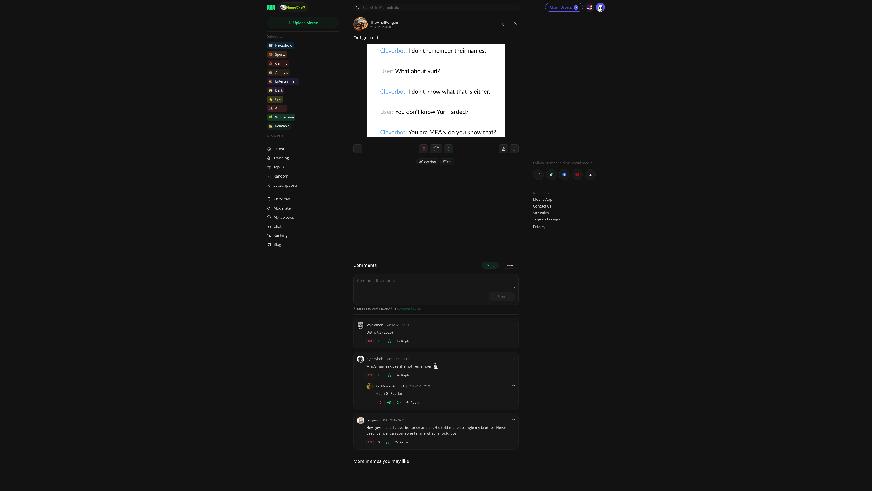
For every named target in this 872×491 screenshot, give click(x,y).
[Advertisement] (567, 85)
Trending (281, 157)
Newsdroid (280, 45)
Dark (276, 90)
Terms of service (547, 220)
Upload (305, 22)
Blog (277, 244)
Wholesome (281, 117)
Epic (275, 99)
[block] (514, 148)
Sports (277, 54)
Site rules (541, 212)
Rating (490, 265)
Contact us (542, 206)
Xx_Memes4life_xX (390, 386)
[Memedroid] (271, 7)
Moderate (282, 208)
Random (280, 176)
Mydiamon (374, 325)
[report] (503, 148)
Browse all (276, 135)
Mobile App (542, 199)
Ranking (280, 235)
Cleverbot (428, 161)
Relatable (279, 126)
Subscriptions (285, 185)
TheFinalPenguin (384, 22)
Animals (278, 72)
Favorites (281, 199)
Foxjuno (372, 420)
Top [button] (276, 167)
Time (509, 265)
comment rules (409, 308)
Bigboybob (374, 358)
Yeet (448, 161)
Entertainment (283, 81)
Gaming (278, 63)
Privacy (539, 226)
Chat (277, 226)
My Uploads (283, 217)
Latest (278, 148)
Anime (277, 108)
